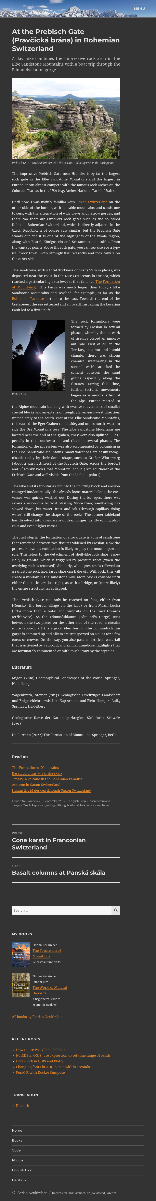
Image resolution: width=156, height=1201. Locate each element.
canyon (17, 805)
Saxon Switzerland (92, 202)
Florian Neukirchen (25, 801)
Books (17, 1140)
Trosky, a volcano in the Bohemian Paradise (47, 779)
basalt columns (100, 801)
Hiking (61, 805)
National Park (76, 805)
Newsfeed (98, 1193)
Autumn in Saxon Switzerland (36, 785)
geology (50, 805)
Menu (139, 9)
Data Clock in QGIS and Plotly (39, 1061)
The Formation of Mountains (35, 768)
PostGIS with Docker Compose (40, 1072)
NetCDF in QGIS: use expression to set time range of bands (63, 1055)
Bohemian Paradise (28, 299)
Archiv (111, 1193)
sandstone (94, 805)
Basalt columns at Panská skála (37, 773)
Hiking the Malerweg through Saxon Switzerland (51, 790)
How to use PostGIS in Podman (41, 1050)
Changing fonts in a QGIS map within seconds (53, 1067)
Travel (105, 805)
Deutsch (22, 1106)
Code (16, 1150)
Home (17, 1130)
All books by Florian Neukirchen (38, 1017)
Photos (18, 1160)
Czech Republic (33, 805)
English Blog (77, 801)
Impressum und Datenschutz (71, 1193)
